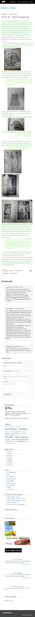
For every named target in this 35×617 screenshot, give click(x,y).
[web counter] (9, 600)
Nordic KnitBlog (17, 573)
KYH (8, 474)
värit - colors (12, 443)
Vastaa (6, 304)
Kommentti (5, 381)
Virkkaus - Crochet (10, 433)
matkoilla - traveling (10, 439)
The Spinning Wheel (17, 586)
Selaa (19, 2)
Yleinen (17, 433)
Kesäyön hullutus (10, 426)
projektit (9, 487)
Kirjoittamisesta (18, 426)
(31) (9, 457)
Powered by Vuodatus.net (27, 615)
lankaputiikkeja (11, 485)
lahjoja (21, 435)
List (9, 561)
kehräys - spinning (10, 435)
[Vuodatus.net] (7, 612)
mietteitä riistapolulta (22, 439)
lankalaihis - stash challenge (16, 437)
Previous (13, 561)
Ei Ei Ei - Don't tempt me (15, 17)
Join (6, 561)
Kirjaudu (31, 2)
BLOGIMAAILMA (11, 472)
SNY (20, 431)
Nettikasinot (13, 2)
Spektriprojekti (11, 480)
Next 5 (8, 562)
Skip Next (21, 562)
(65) (9, 459)
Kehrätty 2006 (10, 476)
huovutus (20, 433)
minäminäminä (9, 441)
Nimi (4, 365)
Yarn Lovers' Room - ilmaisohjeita (16, 504)
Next (18, 561)
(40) (9, 453)
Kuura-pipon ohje (11, 478)
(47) (9, 455)
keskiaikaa (17, 435)
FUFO (6, 426)
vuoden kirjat (10, 489)
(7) (9, 451)
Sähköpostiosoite (11, 371)
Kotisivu (16, 376)
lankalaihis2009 (11, 483)
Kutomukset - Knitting (16, 429)
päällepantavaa (13, 273)
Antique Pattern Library (13, 497)
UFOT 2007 (10, 482)
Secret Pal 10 (23, 431)
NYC (9, 431)
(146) (10, 465)
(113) (10, 463)
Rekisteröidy (25, 2)
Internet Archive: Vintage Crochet (16, 498)
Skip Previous (14, 562)
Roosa (7, 287)
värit (8, 443)
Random (22, 561)
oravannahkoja (15, 441)
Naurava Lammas (14, 431)
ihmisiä (24, 433)
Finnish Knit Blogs (17, 559)
